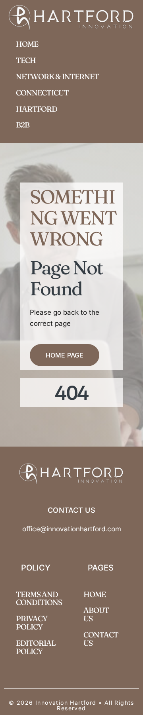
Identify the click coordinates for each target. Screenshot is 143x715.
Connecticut (42, 92)
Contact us (100, 639)
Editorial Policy (36, 647)
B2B (22, 124)
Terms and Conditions (39, 598)
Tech (26, 60)
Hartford (36, 109)
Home (27, 44)
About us (96, 614)
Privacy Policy (31, 622)
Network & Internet (57, 76)
